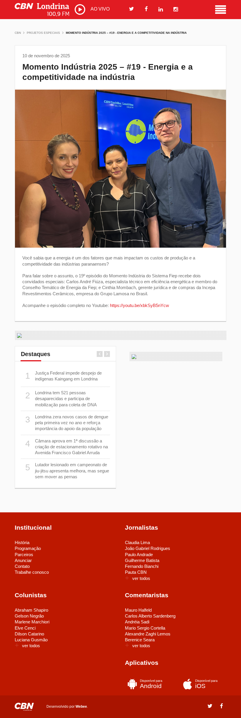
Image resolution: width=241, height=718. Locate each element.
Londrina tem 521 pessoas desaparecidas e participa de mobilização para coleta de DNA (61, 398)
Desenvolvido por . (67, 706)
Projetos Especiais (43, 32)
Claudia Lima (137, 542)
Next (107, 354)
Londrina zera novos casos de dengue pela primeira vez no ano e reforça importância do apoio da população (66, 422)
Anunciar (23, 560)
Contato (22, 566)
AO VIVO (99, 8)
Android (151, 684)
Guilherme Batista (142, 560)
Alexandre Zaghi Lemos (147, 633)
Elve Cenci (25, 627)
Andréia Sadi (137, 621)
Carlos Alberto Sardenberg (150, 615)
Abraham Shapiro (31, 610)
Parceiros (24, 554)
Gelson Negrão (29, 615)
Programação (28, 548)
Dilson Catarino (29, 633)
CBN (18, 32)
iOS (206, 684)
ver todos (141, 578)
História (22, 542)
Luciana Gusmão (31, 639)
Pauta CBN (136, 572)
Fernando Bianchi (141, 566)
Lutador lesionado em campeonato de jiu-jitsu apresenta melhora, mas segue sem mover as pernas (67, 470)
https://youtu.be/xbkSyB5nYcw (139, 305)
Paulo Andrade (139, 554)
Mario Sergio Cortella (145, 627)
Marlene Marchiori (32, 621)
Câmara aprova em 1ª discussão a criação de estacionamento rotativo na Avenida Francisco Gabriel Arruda (66, 446)
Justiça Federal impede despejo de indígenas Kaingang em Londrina (63, 375)
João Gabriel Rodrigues (147, 548)
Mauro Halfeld (138, 610)
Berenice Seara (140, 639)
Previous (100, 354)
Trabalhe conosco (32, 572)
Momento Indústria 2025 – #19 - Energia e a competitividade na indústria (126, 32)
